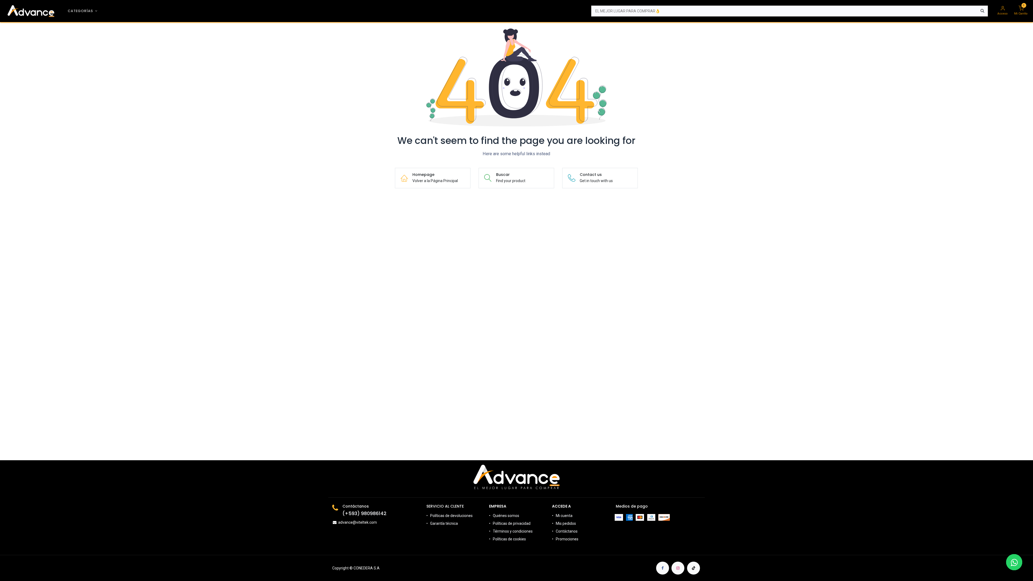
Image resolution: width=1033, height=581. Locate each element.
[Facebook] (662, 568)
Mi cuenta (564, 515)
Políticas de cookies (509, 539)
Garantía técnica (444, 523)
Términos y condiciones (513, 531)
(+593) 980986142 (364, 513)
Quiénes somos (506, 515)
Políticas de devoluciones (451, 515)
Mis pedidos (566, 523)
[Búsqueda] (982, 11)
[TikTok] (693, 568)
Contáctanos (567, 531)
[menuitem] (82, 11)
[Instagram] (677, 568)
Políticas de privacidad (511, 523)
